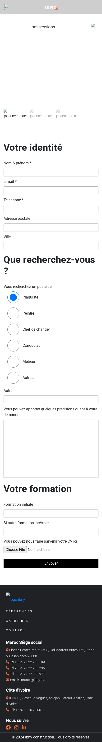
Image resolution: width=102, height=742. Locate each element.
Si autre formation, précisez (26, 523)
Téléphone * (13, 200)
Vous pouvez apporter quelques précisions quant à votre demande (50, 412)
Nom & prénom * (17, 163)
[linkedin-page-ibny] (24, 727)
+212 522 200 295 (31, 668)
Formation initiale (18, 504)
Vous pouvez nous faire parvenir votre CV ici (40, 541)
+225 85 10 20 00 (28, 710)
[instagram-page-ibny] (16, 727)
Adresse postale (17, 218)
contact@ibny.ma (32, 680)
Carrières (17, 621)
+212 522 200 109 (31, 662)
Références (19, 611)
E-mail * (10, 181)
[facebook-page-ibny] (8, 727)
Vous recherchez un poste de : (28, 286)
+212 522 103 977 (31, 674)
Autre (8, 390)
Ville (7, 237)
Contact (16, 630)
